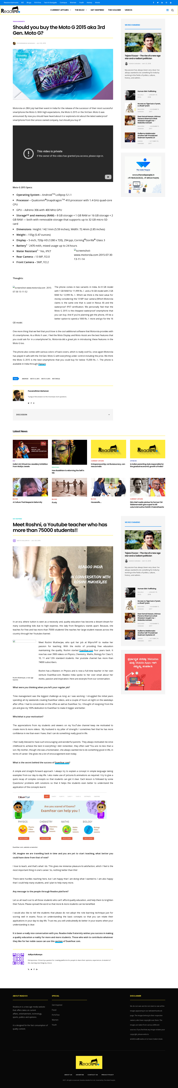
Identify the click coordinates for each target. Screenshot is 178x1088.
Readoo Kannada (11, 2)
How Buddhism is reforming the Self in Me (68, 471)
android (25, 379)
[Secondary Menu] (167, 10)
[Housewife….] (108, 487)
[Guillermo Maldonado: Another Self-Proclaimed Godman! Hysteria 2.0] (130, 137)
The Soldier (114, 9)
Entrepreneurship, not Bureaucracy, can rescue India (108, 465)
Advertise (80, 1075)
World (97, 2)
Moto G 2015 (34, 379)
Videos (128, 9)
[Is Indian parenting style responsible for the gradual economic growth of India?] (147, 449)
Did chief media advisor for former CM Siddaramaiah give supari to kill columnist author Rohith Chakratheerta (147, 504)
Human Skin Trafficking (147, 91)
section (59, 941)
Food (54, 1010)
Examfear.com (86, 650)
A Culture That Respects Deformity (27, 502)
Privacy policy (108, 1075)
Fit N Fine (37, 2)
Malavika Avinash (141, 110)
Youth (81, 2)
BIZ (22, 2)
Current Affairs (59, 9)
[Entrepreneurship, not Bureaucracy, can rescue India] (108, 449)
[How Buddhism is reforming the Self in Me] (69, 452)
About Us (68, 1075)
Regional (55, 467)
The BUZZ (79, 9)
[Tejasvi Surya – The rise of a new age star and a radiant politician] (143, 42)
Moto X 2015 (45, 379)
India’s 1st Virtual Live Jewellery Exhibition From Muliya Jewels (30, 465)
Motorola (56, 379)
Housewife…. (96, 502)
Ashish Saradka (134, 64)
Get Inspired (97, 9)
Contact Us (93, 1075)
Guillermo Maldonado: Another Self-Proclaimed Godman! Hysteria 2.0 (147, 135)
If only (54, 502)
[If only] (69, 487)
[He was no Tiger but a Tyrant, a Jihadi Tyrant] (130, 107)
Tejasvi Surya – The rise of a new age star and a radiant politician (143, 57)
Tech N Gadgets (50, 2)
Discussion (21, 414)
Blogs (29, 2)
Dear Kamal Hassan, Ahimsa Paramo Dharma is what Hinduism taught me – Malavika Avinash (149, 119)
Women (73, 2)
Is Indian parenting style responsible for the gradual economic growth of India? (147, 465)
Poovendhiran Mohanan (26, 43)
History (89, 2)
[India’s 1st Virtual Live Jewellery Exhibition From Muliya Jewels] (30, 449)
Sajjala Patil (140, 96)
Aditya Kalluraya (23, 541)
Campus (63, 2)
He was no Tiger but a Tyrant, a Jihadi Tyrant (149, 104)
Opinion (133, 461)
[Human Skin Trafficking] (130, 95)
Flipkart (42, 363)
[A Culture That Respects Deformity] (30, 487)
